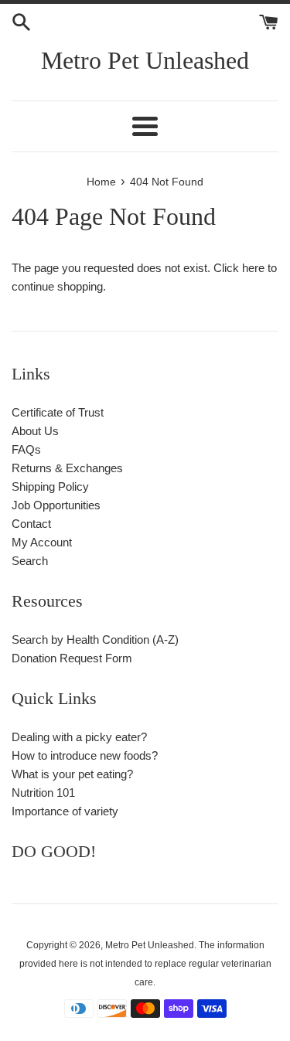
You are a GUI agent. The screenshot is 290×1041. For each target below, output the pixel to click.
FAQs (26, 449)
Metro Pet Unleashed (145, 60)
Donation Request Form (72, 658)
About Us (35, 430)
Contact (31, 523)
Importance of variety (65, 811)
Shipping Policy (50, 486)
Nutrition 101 (43, 792)
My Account (42, 542)
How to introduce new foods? (85, 755)
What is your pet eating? (72, 774)
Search (30, 560)
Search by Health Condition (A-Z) (95, 639)
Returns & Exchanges (67, 468)
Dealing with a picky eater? (79, 736)
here (253, 267)
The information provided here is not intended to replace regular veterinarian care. (145, 964)
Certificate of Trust (58, 412)
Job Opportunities (56, 505)
